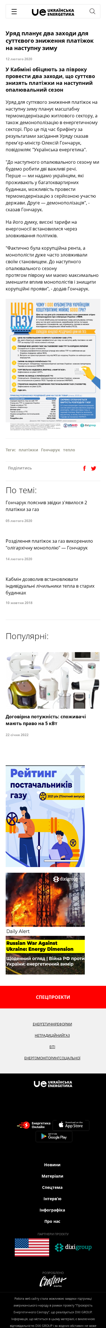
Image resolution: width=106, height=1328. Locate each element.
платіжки (28, 449)
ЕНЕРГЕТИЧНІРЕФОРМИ (52, 1024)
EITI (52, 1046)
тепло (69, 449)
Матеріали (52, 1176)
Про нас (52, 1221)
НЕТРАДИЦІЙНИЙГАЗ (52, 1035)
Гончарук (50, 449)
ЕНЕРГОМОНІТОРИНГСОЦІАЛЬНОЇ (52, 1058)
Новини (52, 1164)
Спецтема (52, 1187)
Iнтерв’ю (52, 1198)
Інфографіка (52, 1210)
